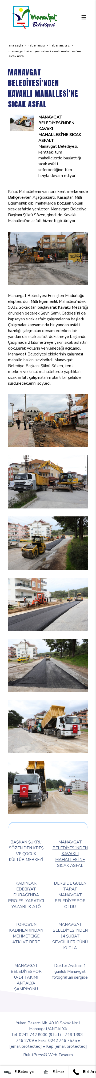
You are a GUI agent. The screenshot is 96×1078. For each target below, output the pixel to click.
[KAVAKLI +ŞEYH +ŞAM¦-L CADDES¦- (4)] (48, 481)
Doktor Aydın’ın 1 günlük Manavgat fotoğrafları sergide (70, 971)
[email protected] (25, 1046)
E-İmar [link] (57, 1071)
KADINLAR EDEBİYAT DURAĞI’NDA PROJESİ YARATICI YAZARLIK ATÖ (26, 894)
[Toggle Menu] (83, 17)
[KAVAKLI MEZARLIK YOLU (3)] (48, 665)
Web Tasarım (60, 1055)
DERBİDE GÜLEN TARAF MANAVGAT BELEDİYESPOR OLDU (70, 894)
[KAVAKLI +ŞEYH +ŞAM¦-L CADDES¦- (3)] (48, 420)
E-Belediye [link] (23, 1071)
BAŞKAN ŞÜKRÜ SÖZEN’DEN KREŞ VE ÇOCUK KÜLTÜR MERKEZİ (26, 850)
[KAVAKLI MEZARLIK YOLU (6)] (48, 787)
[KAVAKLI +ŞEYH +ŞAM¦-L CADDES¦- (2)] (48, 258)
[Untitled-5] (22, 122)
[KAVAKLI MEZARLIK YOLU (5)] (48, 726)
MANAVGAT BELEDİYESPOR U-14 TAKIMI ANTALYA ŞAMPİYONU (26, 977)
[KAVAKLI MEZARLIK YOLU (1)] (48, 542)
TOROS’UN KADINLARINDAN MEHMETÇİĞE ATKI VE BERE (26, 933)
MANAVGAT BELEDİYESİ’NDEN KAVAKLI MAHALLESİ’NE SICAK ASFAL (70, 853)
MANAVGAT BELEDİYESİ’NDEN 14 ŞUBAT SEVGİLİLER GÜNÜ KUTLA (70, 936)
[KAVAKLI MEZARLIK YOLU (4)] (48, 603)
